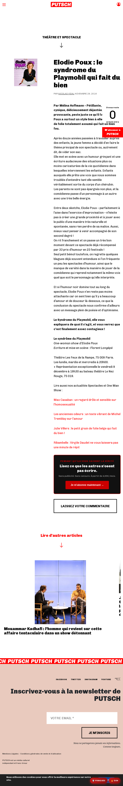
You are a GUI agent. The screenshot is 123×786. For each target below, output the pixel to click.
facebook (61, 679)
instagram (91, 679)
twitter (76, 679)
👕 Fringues (98, 780)
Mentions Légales (10, 753)
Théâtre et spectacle (61, 37)
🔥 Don (114, 780)
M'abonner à (112, 130)
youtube (106, 679)
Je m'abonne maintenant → (87, 485)
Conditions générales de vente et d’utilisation (40, 753)
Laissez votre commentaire (85, 506)
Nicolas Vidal (66, 93)
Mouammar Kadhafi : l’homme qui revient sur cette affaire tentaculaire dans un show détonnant (53, 630)
